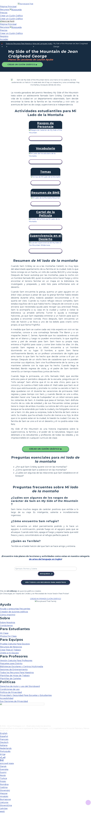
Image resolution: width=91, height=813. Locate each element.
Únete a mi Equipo (9, 653)
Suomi (3, 772)
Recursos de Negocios (11, 647)
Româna (4, 784)
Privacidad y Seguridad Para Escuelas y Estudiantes (26, 695)
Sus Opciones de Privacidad (14, 701)
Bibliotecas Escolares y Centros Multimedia (21, 666)
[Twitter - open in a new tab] (1, 719)
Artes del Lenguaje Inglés (42, 44)
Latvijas (4, 808)
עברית (2, 754)
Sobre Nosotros (7, 622)
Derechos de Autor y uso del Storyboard (20, 686)
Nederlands (6, 748)
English (3, 733)
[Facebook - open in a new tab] (1, 712)
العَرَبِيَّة (2, 757)
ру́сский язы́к (7, 763)
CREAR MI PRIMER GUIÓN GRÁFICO (45, 599)
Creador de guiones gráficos (14, 612)
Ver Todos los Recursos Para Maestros (45, 582)
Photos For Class (8, 636)
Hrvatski (4, 796)
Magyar (4, 793)
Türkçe (3, 778)
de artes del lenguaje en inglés (45, 559)
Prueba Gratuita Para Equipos (15, 644)
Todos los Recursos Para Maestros (19, 44)
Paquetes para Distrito (11, 663)
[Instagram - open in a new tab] (1, 716)
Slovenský (5, 790)
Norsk (3, 775)
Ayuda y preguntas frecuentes (15, 608)
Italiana (3, 745)
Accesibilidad (6, 698)
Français (4, 739)
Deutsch (4, 742)
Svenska (4, 769)
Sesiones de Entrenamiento (14, 669)
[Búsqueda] (16, 9)
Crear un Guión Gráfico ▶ (22, 64)
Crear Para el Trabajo (10, 650)
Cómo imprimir (7, 615)
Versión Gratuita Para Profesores (16, 660)
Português (5, 751)
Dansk (3, 766)
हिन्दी (2, 760)
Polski (3, 781)
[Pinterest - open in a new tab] (1, 723)
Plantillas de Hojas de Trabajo (15, 675)
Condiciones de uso (10, 689)
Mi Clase (4, 633)
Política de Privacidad (11, 692)
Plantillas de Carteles (10, 678)
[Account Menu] (7, 21)
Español (4, 736)
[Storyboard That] (25, 4)
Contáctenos (6, 625)
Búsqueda (45, 574)
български (5, 799)
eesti (2, 811)
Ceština (4, 787)
